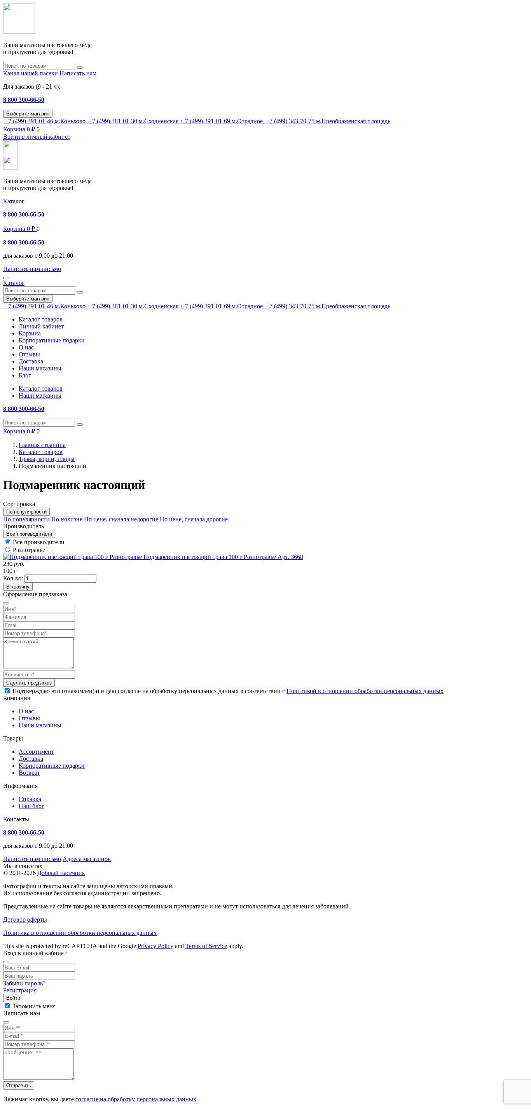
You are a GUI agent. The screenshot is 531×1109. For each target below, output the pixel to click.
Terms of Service (206, 946)
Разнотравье (29, 550)
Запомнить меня (34, 1006)
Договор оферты (25, 919)
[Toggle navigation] (6, 278)
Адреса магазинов (87, 859)
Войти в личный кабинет (36, 136)
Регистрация (20, 990)
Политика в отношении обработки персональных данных (80, 932)
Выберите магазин (27, 114)
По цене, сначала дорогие (194, 519)
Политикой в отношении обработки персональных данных (365, 691)
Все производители (39, 542)
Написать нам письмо (32, 859)
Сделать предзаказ (29, 683)
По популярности (26, 519)
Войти (13, 998)
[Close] (6, 962)
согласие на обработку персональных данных (135, 1099)
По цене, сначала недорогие (121, 519)
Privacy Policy (155, 946)
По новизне (66, 519)
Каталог (13, 201)
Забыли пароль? (24, 983)
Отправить (18, 1085)
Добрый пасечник (61, 873)
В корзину (18, 587)
